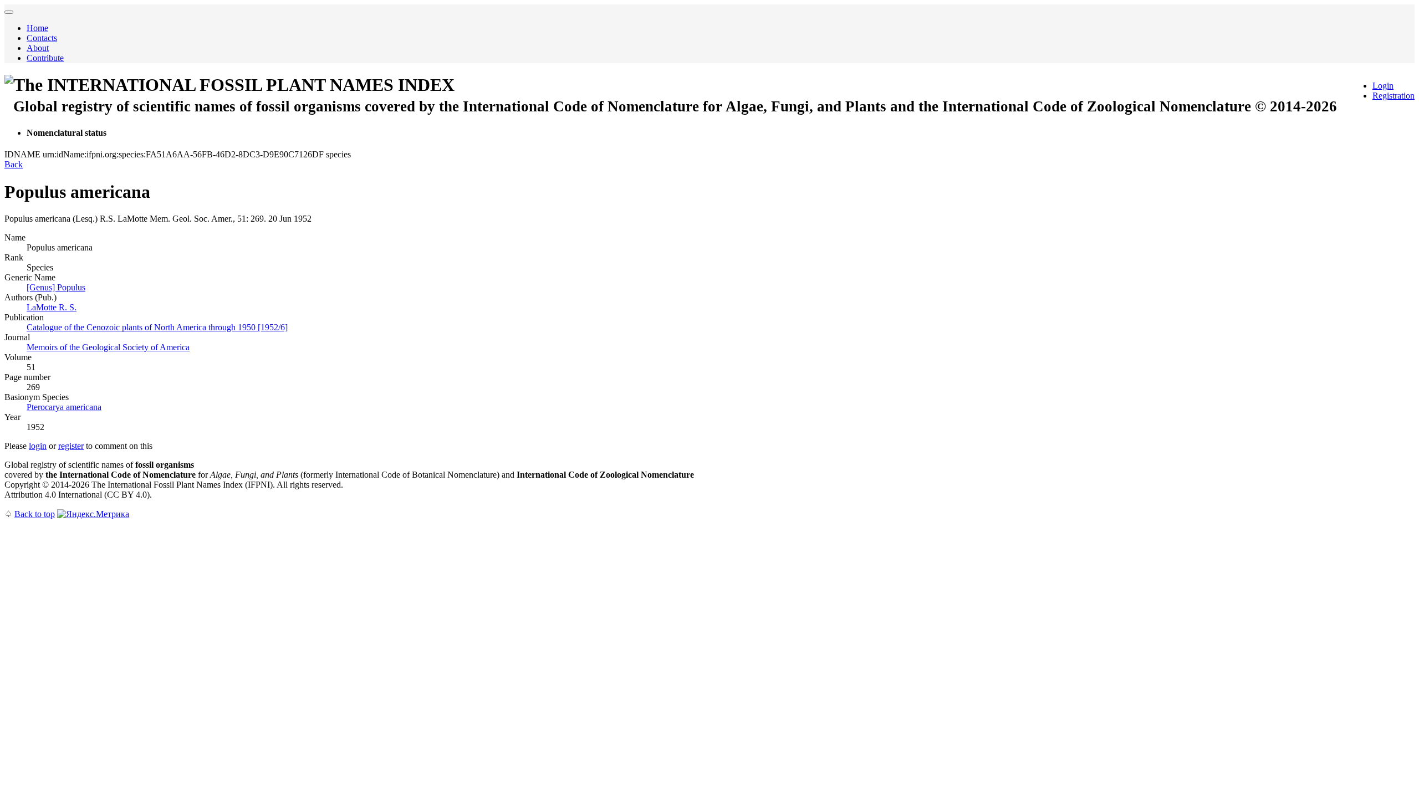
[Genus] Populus (56, 287)
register (71, 446)
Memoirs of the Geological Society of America (108, 347)
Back (13, 164)
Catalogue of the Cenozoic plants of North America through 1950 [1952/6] (157, 327)
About (38, 48)
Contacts (42, 38)
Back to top (34, 514)
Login (1383, 85)
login (38, 446)
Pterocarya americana (64, 407)
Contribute (45, 58)
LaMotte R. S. (51, 307)
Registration (1393, 95)
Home (37, 28)
